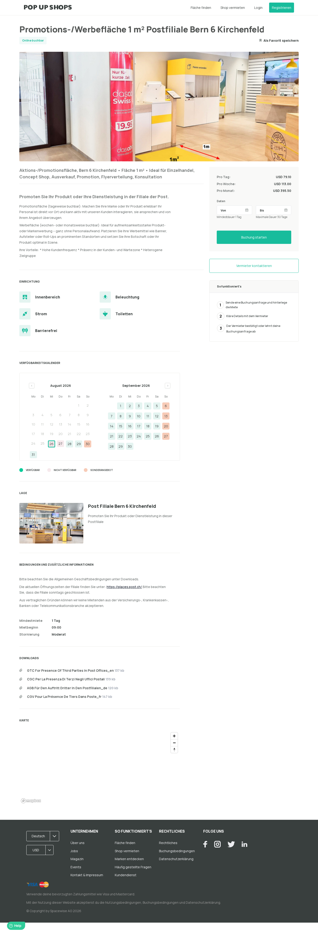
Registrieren (281, 7)
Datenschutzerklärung (176, 859)
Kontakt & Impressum (87, 875)
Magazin (77, 859)
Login (258, 7)
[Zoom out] (174, 742)
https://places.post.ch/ (124, 587)
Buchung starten (254, 237)
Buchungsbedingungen (177, 851)
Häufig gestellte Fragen (133, 867)
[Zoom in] (174, 736)
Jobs (74, 851)
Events (76, 867)
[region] (99, 767)
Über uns (78, 843)
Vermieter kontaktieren (254, 265)
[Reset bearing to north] (174, 749)
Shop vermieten (232, 7)
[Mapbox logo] (31, 800)
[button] (44, 836)
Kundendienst (125, 875)
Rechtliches (168, 843)
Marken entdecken (129, 859)
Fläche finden (201, 7)
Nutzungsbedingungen (123, 902)
